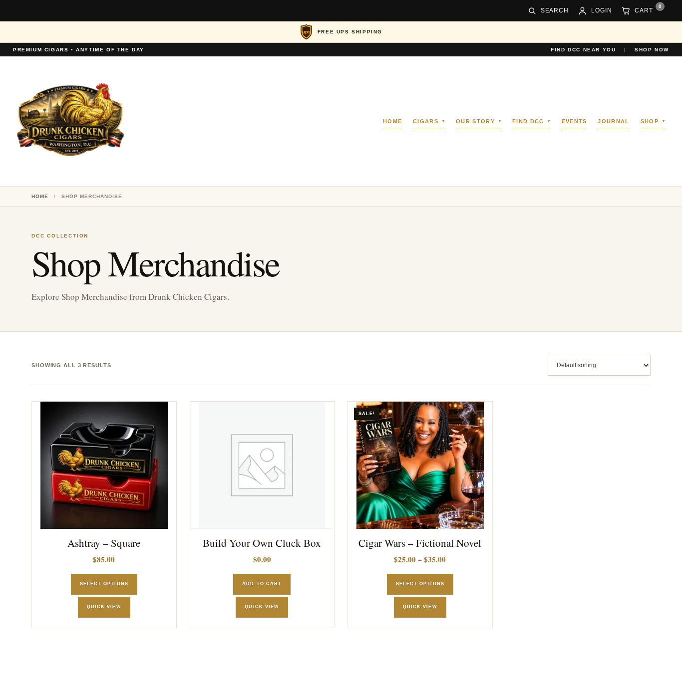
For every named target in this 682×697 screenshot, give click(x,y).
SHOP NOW (652, 49)
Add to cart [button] (262, 583)
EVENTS (574, 121)
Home (39, 196)
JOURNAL (613, 121)
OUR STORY (475, 121)
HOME (392, 121)
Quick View (104, 606)
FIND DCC (528, 121)
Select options (104, 583)
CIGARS (425, 121)
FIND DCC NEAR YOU (583, 49)
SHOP (650, 121)
